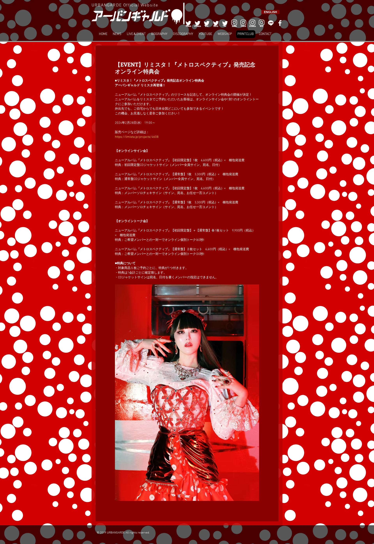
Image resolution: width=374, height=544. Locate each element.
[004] (216, 23)
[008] (262, 23)
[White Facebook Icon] (280, 23)
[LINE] (271, 23)
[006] (234, 23)
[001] (188, 23)
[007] (252, 23)
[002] (197, 23)
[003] (207, 23)
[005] (225, 23)
